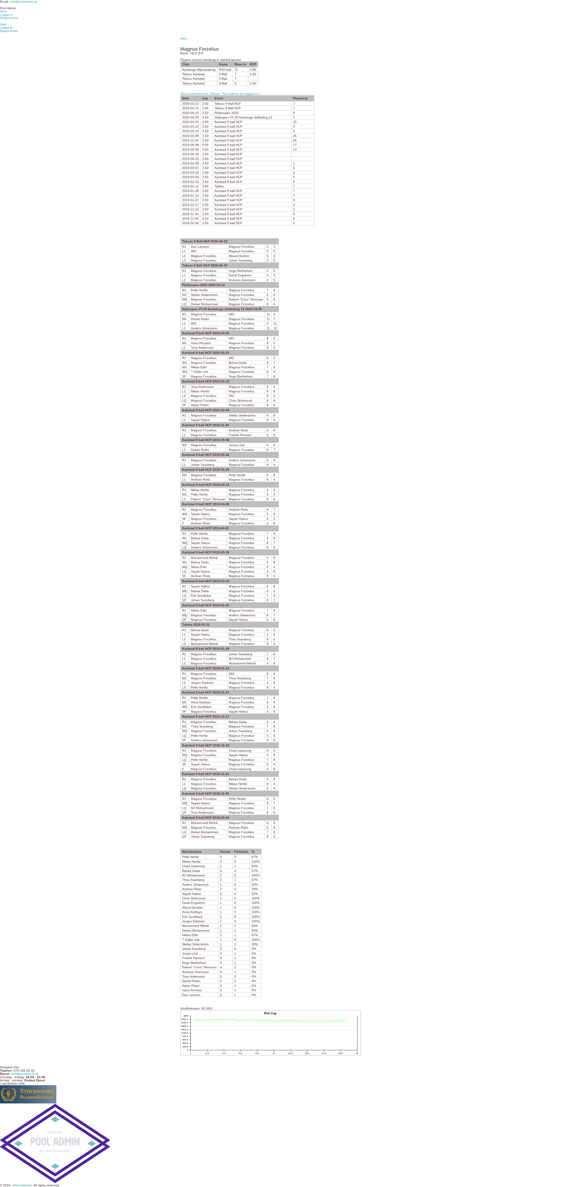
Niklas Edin (199, 367)
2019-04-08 (190, 163)
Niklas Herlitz (200, 391)
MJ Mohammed (240, 658)
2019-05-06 (190, 149)
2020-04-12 (190, 113)
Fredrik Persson (240, 435)
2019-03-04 (190, 177)
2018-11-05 (190, 218)
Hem (183, 38)
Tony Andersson (202, 347)
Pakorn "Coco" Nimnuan (246, 299)
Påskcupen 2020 (226, 113)
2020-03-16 (190, 131)
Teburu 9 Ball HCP (228, 103)
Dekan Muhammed (204, 304)
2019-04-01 (190, 168)
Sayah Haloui (200, 420)
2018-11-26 (190, 214)
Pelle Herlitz (199, 290)
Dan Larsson (200, 246)
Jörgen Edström (202, 682)
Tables (219, 186)
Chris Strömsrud (240, 400)
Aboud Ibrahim (239, 256)
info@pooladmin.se (25, 1074)
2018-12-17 (190, 205)
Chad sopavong (240, 750)
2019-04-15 (190, 159)
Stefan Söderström (204, 295)
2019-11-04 (190, 140)
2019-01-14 (190, 195)
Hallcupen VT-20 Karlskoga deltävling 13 (243, 117)
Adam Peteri (199, 405)
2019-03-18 (190, 172)
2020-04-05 (190, 117)
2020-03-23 (190, 126)
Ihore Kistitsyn (201, 702)
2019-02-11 (190, 186)
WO (193, 251)
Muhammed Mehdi (204, 557)
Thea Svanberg (240, 639)
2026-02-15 (190, 108)
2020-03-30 (190, 122)
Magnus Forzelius (241, 246)
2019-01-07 (190, 200)
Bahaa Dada (238, 362)
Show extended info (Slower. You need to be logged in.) (219, 94)
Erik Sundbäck (201, 595)
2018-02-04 (190, 223)
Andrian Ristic (238, 430)
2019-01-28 (190, 191)
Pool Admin (22, 1185)
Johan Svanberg (240, 260)
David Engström (240, 275)
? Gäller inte (199, 371)
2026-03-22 (190, 103)
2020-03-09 (190, 136)
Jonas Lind (236, 445)
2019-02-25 (190, 182)
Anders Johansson (204, 328)
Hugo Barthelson (241, 271)
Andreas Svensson (242, 280)
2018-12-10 (190, 209)
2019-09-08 (190, 145)
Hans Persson (201, 343)
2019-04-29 (190, 154)
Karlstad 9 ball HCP (228, 122)
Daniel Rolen (200, 319)
